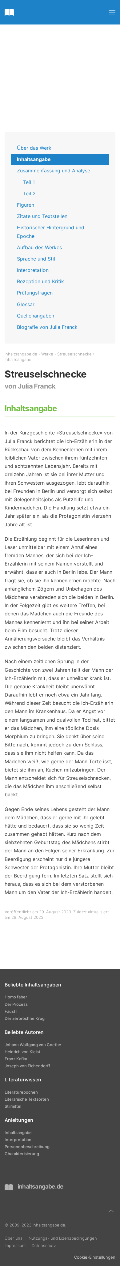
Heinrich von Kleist (22, 1051)
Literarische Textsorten (27, 1099)
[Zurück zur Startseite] (9, 12)
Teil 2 (29, 193)
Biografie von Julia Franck (47, 327)
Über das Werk (34, 148)
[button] (112, 12)
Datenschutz (44, 1245)
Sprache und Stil (36, 259)
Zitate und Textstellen (42, 216)
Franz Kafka (16, 1058)
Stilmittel (13, 1106)
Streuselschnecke (74, 353)
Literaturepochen (21, 1092)
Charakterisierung (22, 1153)
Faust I (11, 1011)
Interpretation (33, 270)
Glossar (25, 304)
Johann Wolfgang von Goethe (33, 1044)
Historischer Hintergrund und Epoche (50, 231)
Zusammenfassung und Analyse (53, 170)
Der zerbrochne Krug (25, 1018)
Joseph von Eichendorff (27, 1065)
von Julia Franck (30, 386)
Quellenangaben (35, 316)
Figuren (25, 205)
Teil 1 (29, 182)
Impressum (15, 1245)
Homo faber (16, 996)
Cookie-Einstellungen (94, 1257)
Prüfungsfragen (35, 293)
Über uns (13, 1238)
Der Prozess (16, 1004)
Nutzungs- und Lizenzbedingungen (63, 1238)
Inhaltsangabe (34, 159)
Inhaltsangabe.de (21, 353)
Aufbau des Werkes (39, 247)
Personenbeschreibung (27, 1146)
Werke (47, 353)
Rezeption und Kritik (40, 281)
